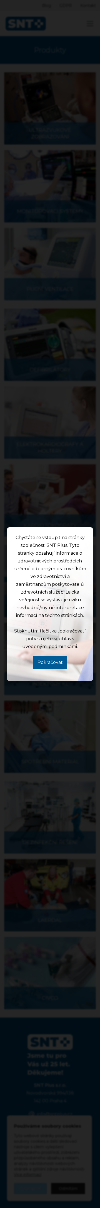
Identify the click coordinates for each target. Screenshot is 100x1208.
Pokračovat (50, 662)
